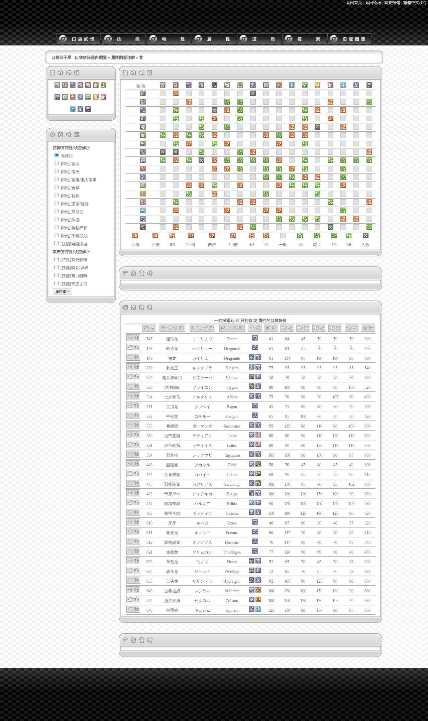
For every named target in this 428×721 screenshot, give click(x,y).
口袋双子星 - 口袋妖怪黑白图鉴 (79, 57)
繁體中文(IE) (414, 2)
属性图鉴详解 (123, 57)
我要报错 (392, 2)
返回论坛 (373, 2)
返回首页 (354, 2)
